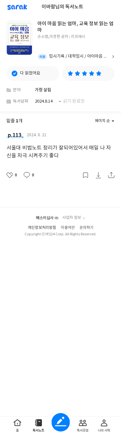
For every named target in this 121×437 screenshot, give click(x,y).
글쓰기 (60, 422)
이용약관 (68, 228)
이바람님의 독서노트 (62, 7)
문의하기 (86, 228)
